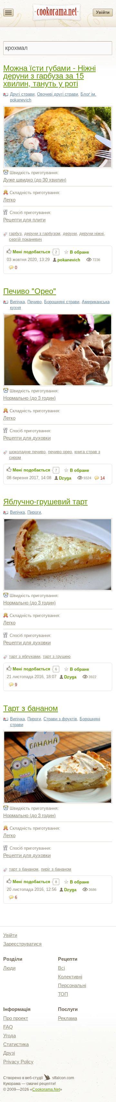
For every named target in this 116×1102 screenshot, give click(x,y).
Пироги (34, 512)
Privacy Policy (18, 1061)
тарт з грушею (57, 656)
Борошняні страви (61, 301)
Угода (9, 1035)
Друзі (9, 1053)
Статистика (16, 1044)
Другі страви (22, 94)
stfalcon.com (62, 1078)
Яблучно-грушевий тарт (45, 501)
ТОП (63, 994)
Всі (61, 968)
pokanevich (68, 259)
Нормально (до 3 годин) (29, 397)
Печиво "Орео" (29, 290)
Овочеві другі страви (57, 94)
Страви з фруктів (60, 718)
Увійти (103, 12)
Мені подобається (31, 251)
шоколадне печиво (27, 451)
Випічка (17, 301)
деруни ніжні (91, 233)
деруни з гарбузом (42, 233)
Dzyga (65, 478)
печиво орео (60, 451)
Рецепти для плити (24, 219)
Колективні (70, 976)
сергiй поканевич (25, 239)
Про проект (15, 1018)
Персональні (72, 985)
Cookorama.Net (46, 1089)
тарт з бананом (23, 869)
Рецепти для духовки (27, 437)
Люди (9, 968)
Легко (9, 199)
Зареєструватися (22, 944)
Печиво (34, 301)
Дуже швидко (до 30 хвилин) (34, 179)
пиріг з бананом (56, 869)
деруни (70, 233)
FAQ (8, 1027)
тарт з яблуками (24, 656)
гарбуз (15, 233)
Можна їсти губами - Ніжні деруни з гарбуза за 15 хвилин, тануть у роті (49, 75)
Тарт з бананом (30, 707)
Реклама (67, 1018)
